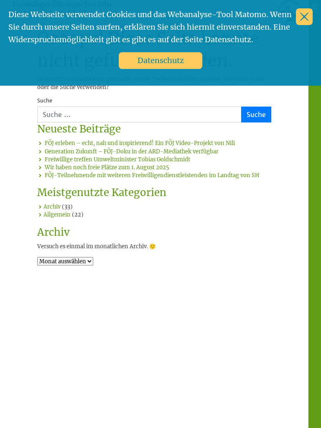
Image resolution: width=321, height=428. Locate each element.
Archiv (52, 206)
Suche (44, 101)
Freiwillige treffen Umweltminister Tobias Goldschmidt (117, 159)
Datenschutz (161, 60)
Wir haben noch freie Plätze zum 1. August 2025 (107, 167)
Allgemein (57, 214)
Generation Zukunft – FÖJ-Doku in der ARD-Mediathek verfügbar (132, 151)
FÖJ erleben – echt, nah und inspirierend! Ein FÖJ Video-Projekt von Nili (140, 143)
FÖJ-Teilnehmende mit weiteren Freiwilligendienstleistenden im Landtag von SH (152, 175)
